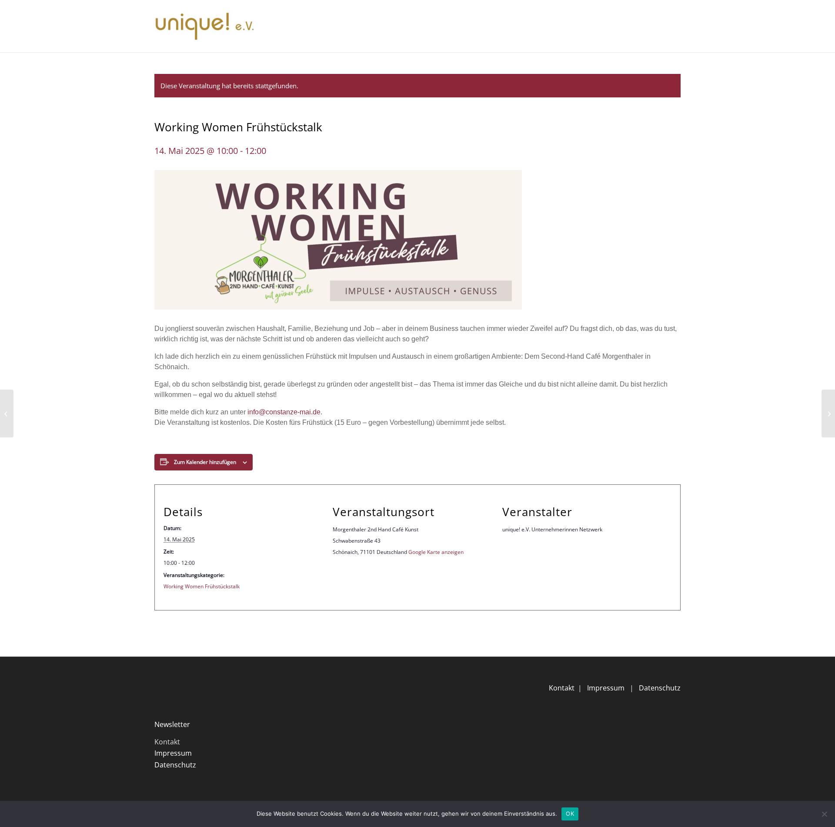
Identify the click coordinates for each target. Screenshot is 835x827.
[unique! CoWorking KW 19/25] (6, 413)
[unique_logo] (204, 26)
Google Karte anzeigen (436, 552)
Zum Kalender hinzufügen (205, 462)
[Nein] (824, 814)
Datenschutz (660, 688)
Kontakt (561, 688)
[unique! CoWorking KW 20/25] (828, 413)
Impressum (606, 688)
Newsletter (172, 724)
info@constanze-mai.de (284, 412)
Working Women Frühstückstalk (202, 586)
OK (570, 813)
